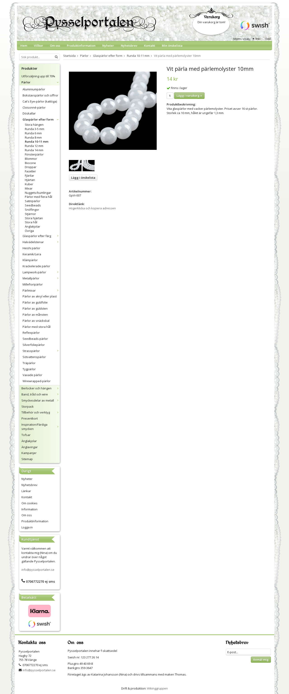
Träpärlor (29, 363)
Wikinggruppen (157, 688)
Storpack (27, 406)
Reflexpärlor (31, 333)
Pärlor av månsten (35, 315)
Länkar (26, 491)
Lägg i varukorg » (189, 96)
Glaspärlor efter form (38, 119)
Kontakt (149, 45)
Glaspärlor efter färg (37, 236)
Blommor (31, 159)
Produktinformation (81, 45)
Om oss (55, 45)
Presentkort (29, 418)
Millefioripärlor (33, 284)
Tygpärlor (29, 369)
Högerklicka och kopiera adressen (92, 208)
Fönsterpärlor (34, 154)
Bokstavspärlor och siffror (40, 95)
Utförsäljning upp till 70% (38, 76)
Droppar (30, 167)
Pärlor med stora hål (37, 327)
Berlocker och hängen (36, 388)
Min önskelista (172, 45)
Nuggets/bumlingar (38, 193)
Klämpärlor (30, 260)
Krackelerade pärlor (36, 266)
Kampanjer (29, 453)
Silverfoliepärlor (34, 345)
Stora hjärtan (34, 218)
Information (29, 509)
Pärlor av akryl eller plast (40, 296)
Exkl (268, 39)
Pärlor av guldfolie (35, 302)
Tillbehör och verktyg (35, 412)
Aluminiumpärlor (34, 89)
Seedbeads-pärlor (35, 339)
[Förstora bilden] (113, 110)
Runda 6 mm (33, 133)
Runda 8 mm (33, 137)
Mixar (29, 188)
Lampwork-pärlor (34, 272)
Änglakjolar (32, 226)
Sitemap (27, 459)
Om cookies (29, 503)
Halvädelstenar (33, 242)
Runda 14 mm (34, 150)
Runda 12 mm (34, 146)
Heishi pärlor (31, 248)
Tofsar (25, 435)
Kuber (29, 184)
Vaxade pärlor (32, 375)
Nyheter (108, 45)
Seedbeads (33, 205)
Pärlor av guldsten (35, 308)
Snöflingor (32, 210)
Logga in (27, 527)
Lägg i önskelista (83, 178)
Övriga (29, 231)
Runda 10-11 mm (36, 141)
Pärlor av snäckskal (36, 321)
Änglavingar (29, 447)
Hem (23, 45)
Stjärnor (30, 214)
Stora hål (31, 222)
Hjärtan (30, 180)
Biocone (30, 163)
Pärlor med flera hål (38, 197)
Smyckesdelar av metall (37, 400)
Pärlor (25, 82)
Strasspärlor (31, 351)
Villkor (38, 45)
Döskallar (29, 113)
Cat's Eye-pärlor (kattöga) (40, 101)
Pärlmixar (29, 290)
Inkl (258, 39)
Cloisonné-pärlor (34, 107)
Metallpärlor (31, 278)
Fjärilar (29, 176)
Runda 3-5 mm (34, 129)
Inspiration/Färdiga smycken (34, 426)
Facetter (30, 171)
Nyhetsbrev (129, 45)
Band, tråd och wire (34, 394)
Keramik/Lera (32, 254)
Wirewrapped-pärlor (37, 381)
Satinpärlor (32, 201)
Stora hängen (34, 125)
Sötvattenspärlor (34, 357)
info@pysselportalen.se (37, 570)
